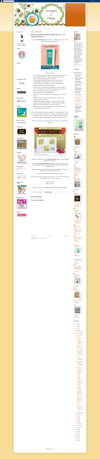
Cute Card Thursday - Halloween (79, 388)
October (78, 335)
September (78, 412)
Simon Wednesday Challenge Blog (77, 168)
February (78, 425)
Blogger (52, 449)
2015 (76, 433)
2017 (76, 429)
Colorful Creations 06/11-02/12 (79, 104)
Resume (23, 27)
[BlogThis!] (47, 192)
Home (17, 27)
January (78, 427)
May (77, 419)
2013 (76, 436)
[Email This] (45, 192)
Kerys (76, 41)
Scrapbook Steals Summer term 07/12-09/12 (78, 101)
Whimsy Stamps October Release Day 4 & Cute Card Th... (79, 400)
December (78, 331)
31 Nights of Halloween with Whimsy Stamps (79, 341)
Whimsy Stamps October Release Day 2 (79, 408)
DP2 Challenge (77, 306)
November (78, 333)
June (77, 418)
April (77, 421)
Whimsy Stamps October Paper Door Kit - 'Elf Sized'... (79, 373)
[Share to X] (48, 192)
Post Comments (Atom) (41, 238)
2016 (76, 431)
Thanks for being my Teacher (78, 378)
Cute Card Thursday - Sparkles (79, 346)
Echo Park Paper (78, 259)
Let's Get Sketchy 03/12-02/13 (78, 95)
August (78, 414)
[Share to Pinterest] (51, 192)
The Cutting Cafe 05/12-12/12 (78, 98)
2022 (76, 323)
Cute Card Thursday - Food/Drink (79, 358)
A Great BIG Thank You (79, 368)
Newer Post (33, 235)
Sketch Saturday (78, 237)
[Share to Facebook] (50, 192)
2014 (76, 434)
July (77, 416)
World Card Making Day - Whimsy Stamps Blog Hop (79, 393)
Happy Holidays (79, 349)
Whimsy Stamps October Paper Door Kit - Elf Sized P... (79, 353)
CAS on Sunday (77, 138)
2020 (76, 326)
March (77, 423)
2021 (76, 324)
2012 (76, 438)
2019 (76, 328)
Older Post (66, 235)
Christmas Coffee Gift (79, 338)
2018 (76, 330)
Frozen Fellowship (79, 404)
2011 (76, 440)
